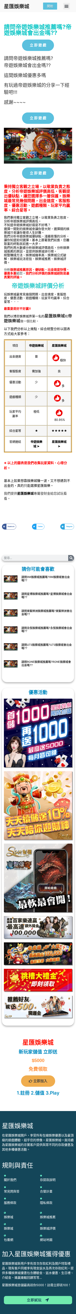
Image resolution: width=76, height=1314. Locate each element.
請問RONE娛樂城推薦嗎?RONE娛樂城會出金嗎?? (46, 663)
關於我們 (10, 1180)
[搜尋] (71, 558)
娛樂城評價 (48, 1228)
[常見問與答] (5, 1187)
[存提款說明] (41, 1175)
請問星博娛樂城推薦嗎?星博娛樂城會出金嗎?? (46, 595)
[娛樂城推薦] (41, 1213)
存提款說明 (48, 1180)
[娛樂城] (5, 1213)
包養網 (8, 1240)
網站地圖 (46, 1240)
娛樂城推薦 (48, 1217)
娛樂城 (59, 315)
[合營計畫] (41, 1187)
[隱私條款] (41, 1198)
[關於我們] (5, 1175)
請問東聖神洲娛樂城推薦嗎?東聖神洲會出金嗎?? (46, 612)
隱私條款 (46, 1203)
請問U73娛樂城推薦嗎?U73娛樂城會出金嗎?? (46, 646)
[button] (66, 6)
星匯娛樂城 (16, 6)
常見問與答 (11, 1191)
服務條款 (10, 1203)
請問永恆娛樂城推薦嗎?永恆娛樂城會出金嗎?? (46, 629)
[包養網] (5, 1235)
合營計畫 (46, 1191)
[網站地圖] (41, 1235)
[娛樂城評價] (41, 1224)
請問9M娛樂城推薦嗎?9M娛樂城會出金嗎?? (45, 578)
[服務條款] (5, 1198)
